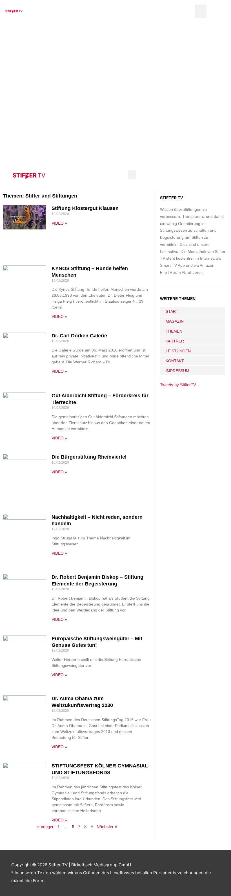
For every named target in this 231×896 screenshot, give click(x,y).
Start (172, 311)
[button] (200, 11)
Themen (174, 331)
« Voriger (45, 826)
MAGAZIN (175, 321)
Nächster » (107, 826)
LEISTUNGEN (178, 351)
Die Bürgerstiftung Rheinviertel (89, 457)
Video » (59, 223)
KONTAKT (175, 361)
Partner (175, 341)
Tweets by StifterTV (178, 384)
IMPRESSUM (177, 370)
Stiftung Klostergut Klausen (85, 208)
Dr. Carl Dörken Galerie (79, 336)
